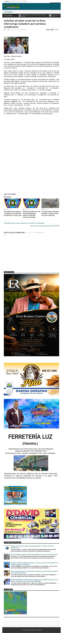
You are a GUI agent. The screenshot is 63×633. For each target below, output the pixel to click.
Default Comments (29, 232)
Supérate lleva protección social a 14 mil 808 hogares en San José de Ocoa (19, 15)
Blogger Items (39, 630)
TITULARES (8, 15)
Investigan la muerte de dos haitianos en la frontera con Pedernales (24, 223)
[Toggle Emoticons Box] (5, 235)
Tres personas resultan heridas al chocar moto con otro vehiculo (50, 213)
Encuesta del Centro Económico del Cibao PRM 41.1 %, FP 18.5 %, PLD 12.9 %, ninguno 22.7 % (32, 546)
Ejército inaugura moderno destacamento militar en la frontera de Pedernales (34, 554)
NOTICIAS (11, 29)
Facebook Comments (38, 232)
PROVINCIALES (17, 29)
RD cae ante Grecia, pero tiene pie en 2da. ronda (44, 226)
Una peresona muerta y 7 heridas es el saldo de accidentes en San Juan (12, 213)
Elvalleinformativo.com (31, 630)
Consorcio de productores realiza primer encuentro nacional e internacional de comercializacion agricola (34, 572)
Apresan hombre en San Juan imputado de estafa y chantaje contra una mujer (31, 214)
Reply (6, 29)
